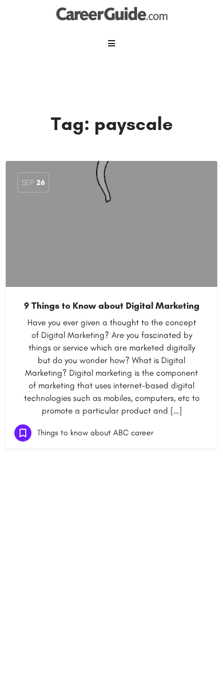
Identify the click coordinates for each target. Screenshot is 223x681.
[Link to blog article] (111, 224)
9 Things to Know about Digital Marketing (112, 305)
